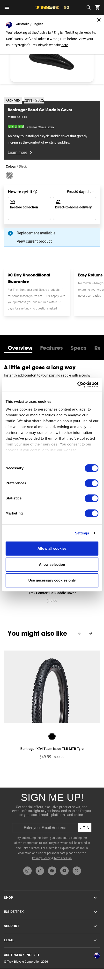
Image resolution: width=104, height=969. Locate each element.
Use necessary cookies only (52, 580)
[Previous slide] (79, 633)
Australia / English (21, 955)
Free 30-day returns (81, 192)
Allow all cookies (52, 548)
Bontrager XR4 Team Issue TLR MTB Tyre (52, 749)
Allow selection (52, 564)
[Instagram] (27, 870)
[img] (16, 126)
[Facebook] (52, 870)
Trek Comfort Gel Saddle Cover (52, 593)
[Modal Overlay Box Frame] (52, 826)
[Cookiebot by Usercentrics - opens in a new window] (77, 384)
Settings (82, 533)
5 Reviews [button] (32, 126)
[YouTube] (64, 870)
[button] (52, 58)
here (64, 45)
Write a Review (46, 127)
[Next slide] (90, 633)
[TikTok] (40, 870)
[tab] (20, 348)
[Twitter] (77, 870)
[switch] (91, 483)
